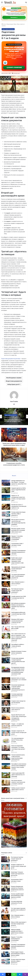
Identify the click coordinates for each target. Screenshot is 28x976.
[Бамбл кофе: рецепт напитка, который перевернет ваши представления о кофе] (6, 560)
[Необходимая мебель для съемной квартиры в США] (6, 614)
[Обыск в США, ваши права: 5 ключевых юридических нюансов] (5, 924)
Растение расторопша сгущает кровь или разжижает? (17, 590)
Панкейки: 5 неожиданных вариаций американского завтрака (18, 552)
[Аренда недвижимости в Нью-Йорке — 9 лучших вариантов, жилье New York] (6, 483)
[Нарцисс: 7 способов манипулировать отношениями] (6, 538)
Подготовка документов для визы (10, 358)
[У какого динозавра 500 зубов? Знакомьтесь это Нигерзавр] (6, 775)
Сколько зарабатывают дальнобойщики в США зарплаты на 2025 (17, 895)
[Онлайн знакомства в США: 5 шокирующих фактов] (6, 598)
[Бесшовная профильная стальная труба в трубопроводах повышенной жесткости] (6, 687)
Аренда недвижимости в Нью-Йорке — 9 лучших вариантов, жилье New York (18, 482)
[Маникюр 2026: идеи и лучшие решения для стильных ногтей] (6, 621)
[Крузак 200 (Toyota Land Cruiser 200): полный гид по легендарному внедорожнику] (6, 717)
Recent (14, 475)
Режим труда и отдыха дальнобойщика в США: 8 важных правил (18, 953)
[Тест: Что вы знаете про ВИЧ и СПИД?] (6, 629)
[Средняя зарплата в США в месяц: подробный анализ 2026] (6, 490)
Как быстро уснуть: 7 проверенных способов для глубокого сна (18, 506)
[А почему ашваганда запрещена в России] (6, 696)
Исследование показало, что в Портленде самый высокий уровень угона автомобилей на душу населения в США (18, 670)
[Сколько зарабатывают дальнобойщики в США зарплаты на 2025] (5, 896)
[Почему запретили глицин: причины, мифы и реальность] (6, 514)
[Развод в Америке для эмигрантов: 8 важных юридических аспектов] (5, 889)
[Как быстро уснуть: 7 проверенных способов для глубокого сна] (6, 507)
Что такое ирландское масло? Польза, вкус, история (17, 740)
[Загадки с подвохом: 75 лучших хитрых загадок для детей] (6, 733)
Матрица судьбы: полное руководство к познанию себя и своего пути (18, 530)
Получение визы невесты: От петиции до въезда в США (13, 420)
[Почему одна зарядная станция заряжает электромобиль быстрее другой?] (6, 660)
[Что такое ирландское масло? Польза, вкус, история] (6, 740)
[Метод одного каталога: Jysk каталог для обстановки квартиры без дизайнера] (6, 522)
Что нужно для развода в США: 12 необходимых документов (18, 576)
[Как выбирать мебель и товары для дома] (6, 646)
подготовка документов (14, 381)
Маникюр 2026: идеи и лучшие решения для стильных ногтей (17, 621)
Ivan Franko (14, 401)
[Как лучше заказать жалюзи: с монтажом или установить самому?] (6, 783)
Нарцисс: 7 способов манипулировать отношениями (17, 537)
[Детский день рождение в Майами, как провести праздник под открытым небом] (6, 605)
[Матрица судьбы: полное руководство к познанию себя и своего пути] (6, 531)
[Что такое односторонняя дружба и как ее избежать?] (5, 910)
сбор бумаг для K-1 (14, 384)
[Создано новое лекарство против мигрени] (6, 703)
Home (4, 24)
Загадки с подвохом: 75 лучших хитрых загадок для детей (18, 732)
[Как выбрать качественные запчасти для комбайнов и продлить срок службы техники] (6, 766)
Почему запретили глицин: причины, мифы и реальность (18, 513)
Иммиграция (10, 24)
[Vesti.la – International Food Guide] (10, 2)
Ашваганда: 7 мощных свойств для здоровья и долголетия (17, 873)
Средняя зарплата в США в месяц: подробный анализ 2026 (18, 489)
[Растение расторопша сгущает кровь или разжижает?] (6, 591)
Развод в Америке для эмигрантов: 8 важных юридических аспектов (17, 888)
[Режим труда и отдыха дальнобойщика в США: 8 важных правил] (5, 954)
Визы (15, 24)
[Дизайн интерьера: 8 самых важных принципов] (6, 653)
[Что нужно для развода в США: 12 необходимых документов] (6, 577)
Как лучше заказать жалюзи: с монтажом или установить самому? (18, 782)
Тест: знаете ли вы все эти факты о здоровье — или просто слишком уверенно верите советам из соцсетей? (18, 637)
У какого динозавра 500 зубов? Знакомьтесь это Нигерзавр (18, 774)
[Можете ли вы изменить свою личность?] (6, 710)
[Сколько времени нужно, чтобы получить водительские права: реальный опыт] (6, 757)
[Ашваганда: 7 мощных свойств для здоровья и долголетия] (5, 874)
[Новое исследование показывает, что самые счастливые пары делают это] (6, 748)
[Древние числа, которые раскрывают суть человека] (6, 680)
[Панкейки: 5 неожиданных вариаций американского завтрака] (6, 553)
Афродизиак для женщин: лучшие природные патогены (18, 568)
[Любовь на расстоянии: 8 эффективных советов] (6, 790)
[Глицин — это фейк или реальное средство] (6, 726)
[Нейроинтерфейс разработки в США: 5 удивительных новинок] (5, 932)
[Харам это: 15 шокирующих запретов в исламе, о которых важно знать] (6, 498)
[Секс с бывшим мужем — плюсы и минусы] (6, 584)
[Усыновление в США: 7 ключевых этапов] (6, 546)
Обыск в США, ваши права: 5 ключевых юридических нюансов (18, 923)
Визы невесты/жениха (8, 29)
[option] (14, 416)
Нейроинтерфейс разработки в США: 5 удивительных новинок (17, 931)
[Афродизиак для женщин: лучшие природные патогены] (6, 569)
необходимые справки (14, 377)
